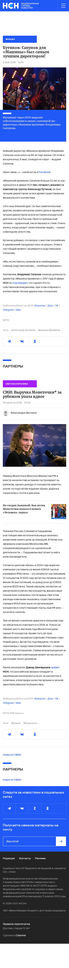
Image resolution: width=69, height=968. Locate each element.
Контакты (25, 858)
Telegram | (9, 309)
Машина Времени (49, 330)
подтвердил (20, 282)
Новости (39, 305)
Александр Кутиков (23, 330)
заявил (55, 667)
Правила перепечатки (16, 924)
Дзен (50, 305)
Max (18, 309)
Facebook (44, 172)
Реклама (40, 858)
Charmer (21, 935)
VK (56, 305)
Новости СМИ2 (12, 754)
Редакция (9, 858)
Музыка (16, 723)
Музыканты (31, 723)
